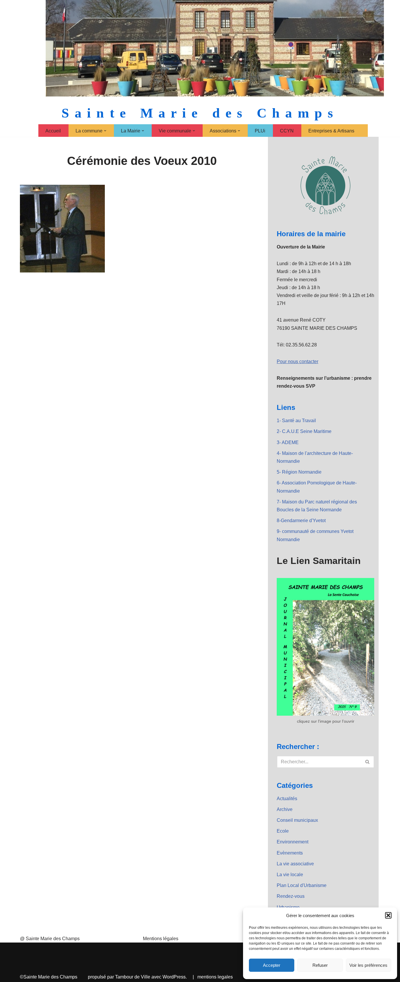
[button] (388, 915)
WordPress (174, 976)
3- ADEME (288, 442)
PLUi (260, 130)
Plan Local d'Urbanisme (302, 885)
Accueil (53, 130)
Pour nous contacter (297, 361)
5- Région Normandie (299, 472)
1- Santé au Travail (296, 420)
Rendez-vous (291, 896)
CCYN (287, 130)
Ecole (283, 831)
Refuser (320, 965)
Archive (285, 809)
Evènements (290, 852)
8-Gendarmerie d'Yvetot (301, 520)
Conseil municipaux (297, 820)
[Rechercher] (367, 762)
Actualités (287, 798)
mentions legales (215, 976)
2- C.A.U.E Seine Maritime (304, 431)
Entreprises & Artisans (331, 130)
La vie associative (295, 863)
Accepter (271, 965)
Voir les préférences (368, 965)
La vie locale (290, 874)
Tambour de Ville (132, 976)
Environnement (292, 841)
